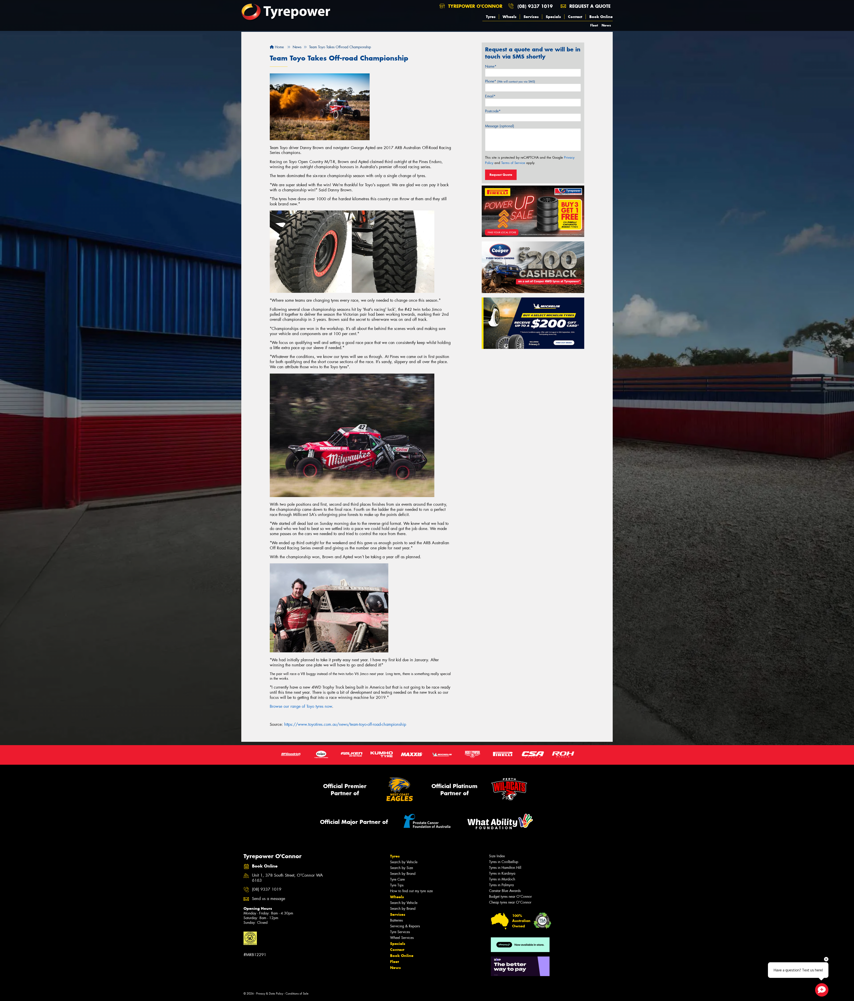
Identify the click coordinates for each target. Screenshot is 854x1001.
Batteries (396, 920)
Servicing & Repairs (405, 926)
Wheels (509, 16)
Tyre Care (397, 879)
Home (279, 47)
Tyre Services (400, 932)
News (606, 25)
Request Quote (500, 175)
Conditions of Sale (297, 993)
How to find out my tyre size (411, 891)
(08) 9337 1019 (535, 6)
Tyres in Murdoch (502, 879)
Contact (575, 16)
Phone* (510, 81)
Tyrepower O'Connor (474, 6)
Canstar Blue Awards (505, 890)
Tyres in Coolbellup (503, 861)
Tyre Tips (396, 885)
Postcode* (493, 111)
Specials (553, 16)
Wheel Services (402, 937)
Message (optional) (499, 126)
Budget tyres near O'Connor (510, 896)
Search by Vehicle (403, 862)
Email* (490, 96)
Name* (490, 66)
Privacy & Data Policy (269, 993)
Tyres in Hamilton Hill (505, 867)
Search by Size (401, 868)
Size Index (497, 856)
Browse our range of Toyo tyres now (301, 706)
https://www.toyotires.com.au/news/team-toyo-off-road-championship (345, 724)
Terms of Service (513, 163)
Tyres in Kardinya (502, 873)
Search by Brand (402, 873)
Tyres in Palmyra (501, 885)
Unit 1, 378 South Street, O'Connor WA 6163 (287, 878)
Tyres (490, 16)
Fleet (594, 25)
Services (531, 16)
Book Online (601, 16)
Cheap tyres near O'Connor (510, 902)
